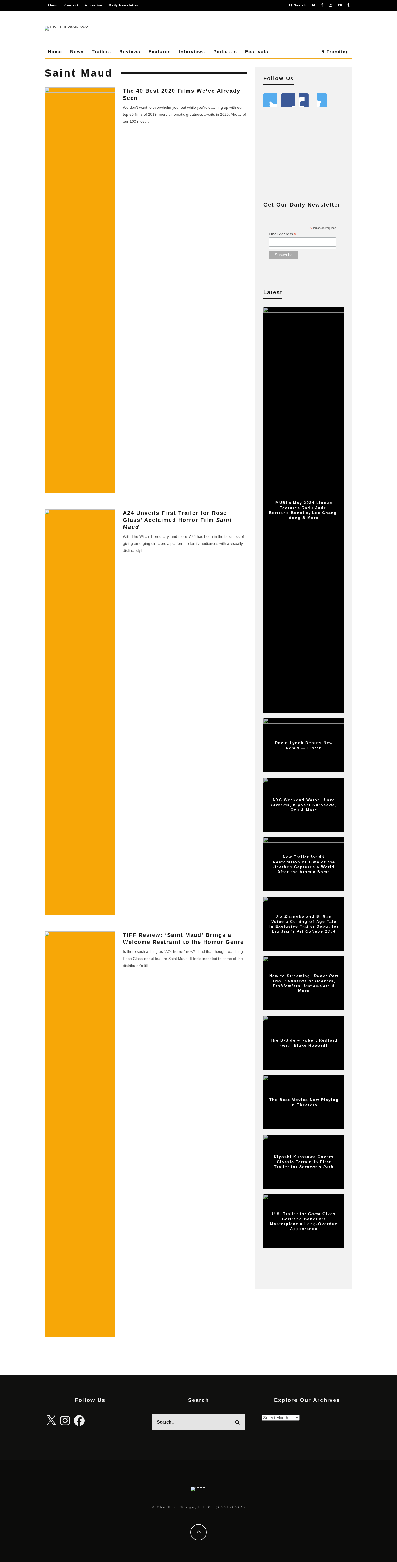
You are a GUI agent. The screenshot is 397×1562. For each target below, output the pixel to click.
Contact (71, 5)
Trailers (101, 51)
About (52, 5)
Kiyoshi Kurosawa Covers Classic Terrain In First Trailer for (304, 1162)
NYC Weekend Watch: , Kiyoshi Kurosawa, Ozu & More (304, 805)
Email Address (282, 234)
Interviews (192, 51)
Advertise (93, 5)
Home (55, 51)
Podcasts (225, 51)
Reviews (129, 51)
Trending (337, 51)
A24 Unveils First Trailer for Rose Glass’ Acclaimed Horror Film (177, 520)
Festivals (256, 51)
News (77, 51)
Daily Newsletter (124, 5)
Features (160, 51)
